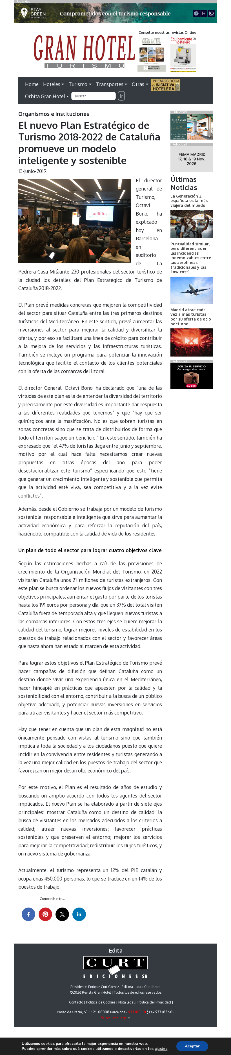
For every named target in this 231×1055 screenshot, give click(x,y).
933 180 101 (137, 1012)
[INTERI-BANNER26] (191, 160)
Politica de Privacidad (154, 1002)
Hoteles (51, 84)
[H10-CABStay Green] (115, 15)
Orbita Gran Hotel (45, 96)
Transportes (109, 84)
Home (32, 84)
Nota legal (126, 1002)
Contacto (76, 1002)
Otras (138, 84)
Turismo (78, 84)
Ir (121, 96)
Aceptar (192, 1046)
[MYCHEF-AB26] (191, 377)
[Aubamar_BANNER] (191, 128)
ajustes (161, 1048)
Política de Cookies (100, 1002)
